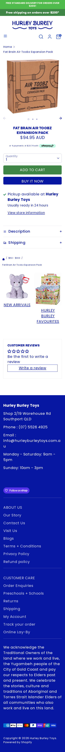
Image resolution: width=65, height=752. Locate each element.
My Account (14, 616)
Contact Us (14, 523)
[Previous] (4, 118)
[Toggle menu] (5, 37)
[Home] (3, 258)
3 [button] (36, 119)
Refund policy (16, 561)
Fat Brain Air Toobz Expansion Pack (28, 52)
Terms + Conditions (22, 546)
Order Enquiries (18, 585)
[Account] (49, 36)
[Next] (60, 118)
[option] (32, 86)
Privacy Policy (16, 553)
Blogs (8, 538)
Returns (10, 601)
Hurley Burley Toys (43, 738)
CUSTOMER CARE (19, 578)
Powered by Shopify (17, 742)
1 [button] (28, 119)
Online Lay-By (16, 632)
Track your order (19, 624)
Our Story (12, 515)
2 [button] (32, 119)
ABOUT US (12, 507)
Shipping (11, 608)
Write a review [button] (32, 368)
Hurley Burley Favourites (48, 316)
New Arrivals (17, 304)
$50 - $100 (14, 258)
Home (7, 47)
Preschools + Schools (23, 593)
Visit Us (10, 530)
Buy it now (33, 181)
